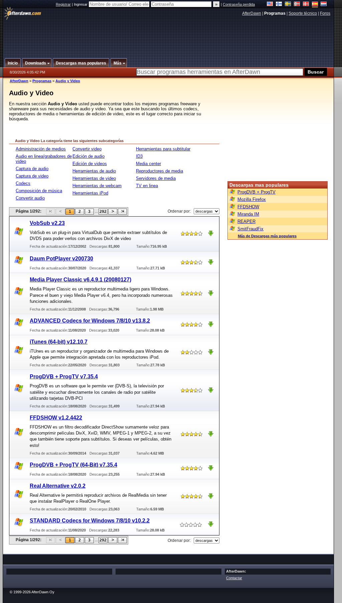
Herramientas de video (94, 178)
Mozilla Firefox (251, 199)
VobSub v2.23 (47, 223)
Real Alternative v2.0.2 (58, 486)
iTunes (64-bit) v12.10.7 (59, 342)
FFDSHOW (248, 206)
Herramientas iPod (90, 193)
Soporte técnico (303, 13)
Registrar (63, 4)
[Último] (122, 212)
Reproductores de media (159, 170)
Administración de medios (41, 148)
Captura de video (32, 175)
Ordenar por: (179, 211)
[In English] (270, 4)
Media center (148, 163)
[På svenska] (288, 4)
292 (103, 211)
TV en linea (147, 185)
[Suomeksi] (279, 4)
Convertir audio (30, 198)
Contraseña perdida (239, 4)
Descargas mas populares (259, 185)
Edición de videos (89, 163)
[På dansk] (306, 4)
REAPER (246, 221)
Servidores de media (156, 178)
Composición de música (39, 190)
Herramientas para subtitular (163, 148)
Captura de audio (32, 168)
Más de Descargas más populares (267, 236)
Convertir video (87, 148)
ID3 (139, 156)
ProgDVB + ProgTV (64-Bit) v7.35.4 (73, 465)
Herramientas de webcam (97, 185)
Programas (41, 81)
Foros (325, 13)
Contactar (234, 578)
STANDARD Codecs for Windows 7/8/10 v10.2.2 (90, 520)
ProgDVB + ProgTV (256, 192)
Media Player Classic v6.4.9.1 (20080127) (80, 279)
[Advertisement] (168, 34)
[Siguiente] (112, 212)
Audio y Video (67, 81)
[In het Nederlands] (324, 4)
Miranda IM (248, 214)
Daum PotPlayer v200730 (61, 258)
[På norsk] (297, 4)
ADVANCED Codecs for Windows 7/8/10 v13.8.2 (90, 321)
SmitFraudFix (250, 228)
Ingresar (81, 4)
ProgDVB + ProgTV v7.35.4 (64, 376)
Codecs (23, 183)
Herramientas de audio (94, 170)
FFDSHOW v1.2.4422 (56, 417)
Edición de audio (88, 156)
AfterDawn (251, 13)
